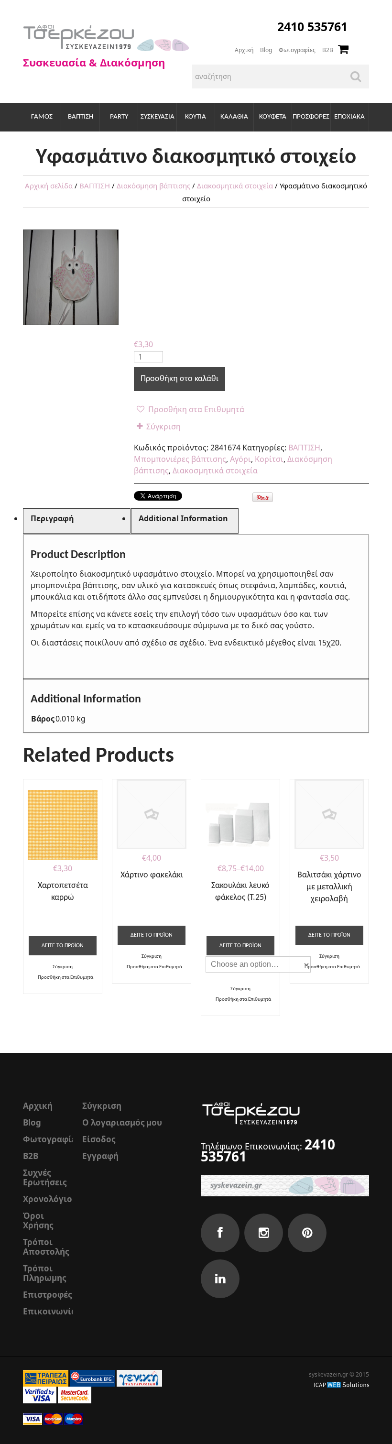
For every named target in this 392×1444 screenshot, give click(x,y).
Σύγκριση (163, 426)
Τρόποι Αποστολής (46, 1246)
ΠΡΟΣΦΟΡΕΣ (311, 116)
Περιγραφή (52, 518)
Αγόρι (240, 459)
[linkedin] (220, 1278)
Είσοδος (98, 1139)
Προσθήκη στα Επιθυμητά (195, 409)
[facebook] (220, 1233)
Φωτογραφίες (297, 50)
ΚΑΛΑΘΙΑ (234, 116)
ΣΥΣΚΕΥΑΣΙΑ (157, 116)
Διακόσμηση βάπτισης (153, 185)
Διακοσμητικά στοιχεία (235, 185)
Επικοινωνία (49, 1311)
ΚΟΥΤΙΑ (195, 116)
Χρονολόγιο (47, 1198)
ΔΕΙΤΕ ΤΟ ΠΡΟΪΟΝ (63, 946)
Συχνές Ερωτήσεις (44, 1177)
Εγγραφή (100, 1155)
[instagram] (263, 1233)
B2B (327, 50)
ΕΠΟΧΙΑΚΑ (349, 116)
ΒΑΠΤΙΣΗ (80, 116)
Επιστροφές (47, 1294)
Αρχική (244, 50)
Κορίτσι (269, 459)
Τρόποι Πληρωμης (44, 1273)
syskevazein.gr (328, 1374)
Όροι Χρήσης (38, 1220)
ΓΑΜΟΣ (42, 116)
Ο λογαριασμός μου (122, 1122)
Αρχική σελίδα (49, 185)
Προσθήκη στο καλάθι (179, 378)
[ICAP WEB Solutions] (341, 1384)
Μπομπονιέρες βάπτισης (180, 459)
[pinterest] (307, 1233)
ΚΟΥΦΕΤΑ (272, 116)
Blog (266, 50)
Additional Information (183, 518)
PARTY (119, 116)
